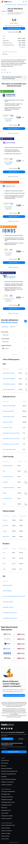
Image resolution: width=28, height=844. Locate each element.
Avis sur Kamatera (8, 118)
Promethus (5, 482)
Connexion (20, 738)
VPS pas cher (4, 807)
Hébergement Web (5, 794)
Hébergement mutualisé (6, 799)
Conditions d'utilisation (6, 784)
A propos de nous (5, 760)
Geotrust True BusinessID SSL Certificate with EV (14, 596)
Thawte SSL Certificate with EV (10, 612)
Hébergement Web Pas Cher (8, 802)
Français (6, 348)
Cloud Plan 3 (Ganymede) (8, 487)
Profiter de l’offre (13, 172)
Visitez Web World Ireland (14, 28)
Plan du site (3, 765)
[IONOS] (9, 231)
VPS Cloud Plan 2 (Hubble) (9, 378)
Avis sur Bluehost (8, 206)
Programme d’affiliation (6, 768)
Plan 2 (4, 558)
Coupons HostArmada (6, 830)
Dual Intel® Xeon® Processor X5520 (11, 433)
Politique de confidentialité (7, 782)
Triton (4, 504)
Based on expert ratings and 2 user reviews (14, 25)
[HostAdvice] (6, 2)
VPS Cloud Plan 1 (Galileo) (9, 373)
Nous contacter (4, 763)
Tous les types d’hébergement (8, 791)
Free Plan (5, 520)
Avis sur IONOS (8, 252)
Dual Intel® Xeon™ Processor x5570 (11, 438)
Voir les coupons (14, 125)
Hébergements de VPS (6, 805)
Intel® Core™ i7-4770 (7, 427)
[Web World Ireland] (4, 11)
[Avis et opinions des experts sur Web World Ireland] (2, 72)
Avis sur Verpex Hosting (8, 298)
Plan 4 (4, 569)
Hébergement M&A (13, 751)
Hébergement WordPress (7, 796)
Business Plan (6, 536)
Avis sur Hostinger (8, 162)
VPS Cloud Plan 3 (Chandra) (9, 384)
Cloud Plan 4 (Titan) (7, 498)
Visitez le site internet (13, 128)
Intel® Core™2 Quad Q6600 (9, 405)
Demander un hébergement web (8, 773)
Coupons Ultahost (5, 836)
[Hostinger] (9, 143)
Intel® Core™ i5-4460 (7, 422)
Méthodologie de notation (10, 4)
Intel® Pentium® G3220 (8, 411)
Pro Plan (5, 531)
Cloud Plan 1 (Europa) (8, 465)
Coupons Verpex (5, 838)
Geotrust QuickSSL (7, 590)
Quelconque (5, 334)
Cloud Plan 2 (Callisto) (8, 476)
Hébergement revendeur (7, 815)
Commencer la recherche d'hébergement (15, 695)
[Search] (23, 2)
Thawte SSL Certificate (8, 601)
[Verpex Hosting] (9, 277)
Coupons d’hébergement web (8, 825)
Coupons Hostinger (5, 833)
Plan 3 (4, 563)
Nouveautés (5, 341)
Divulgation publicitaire (22, 4)
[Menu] (26, 2)
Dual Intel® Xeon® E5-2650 (9, 449)
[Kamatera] (9, 95)
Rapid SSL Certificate (7, 585)
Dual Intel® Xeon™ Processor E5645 (11, 444)
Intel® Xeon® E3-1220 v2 (8, 416)
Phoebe (4, 493)
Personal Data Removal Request (8, 779)
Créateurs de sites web (6, 818)
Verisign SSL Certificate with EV (10, 618)
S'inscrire (7, 738)
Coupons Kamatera (5, 828)
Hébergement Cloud (6, 810)
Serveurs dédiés (4, 813)
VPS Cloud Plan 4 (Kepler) (8, 389)
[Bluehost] (9, 186)
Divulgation (4, 776)
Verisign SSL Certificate (8, 607)
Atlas (4, 471)
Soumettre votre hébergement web (9, 771)
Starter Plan (5, 525)
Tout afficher (22, 47)
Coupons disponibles (14, 32)
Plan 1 (4, 552)
